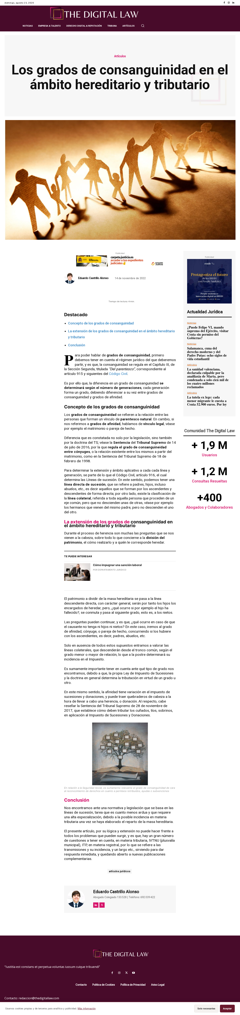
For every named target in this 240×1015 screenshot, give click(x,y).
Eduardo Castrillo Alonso (93, 278)
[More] (142, 293)
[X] (107, 293)
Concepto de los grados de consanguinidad (101, 323)
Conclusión (76, 345)
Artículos (120, 56)
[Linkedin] (233, 3)
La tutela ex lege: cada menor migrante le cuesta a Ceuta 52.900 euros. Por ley (207, 401)
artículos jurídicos (119, 871)
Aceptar (227, 1008)
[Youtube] (133, 973)
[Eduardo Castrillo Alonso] (70, 278)
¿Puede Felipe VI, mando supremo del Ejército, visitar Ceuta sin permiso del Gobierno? (208, 332)
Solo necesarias (206, 1008)
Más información (87, 1008)
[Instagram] (228, 3)
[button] (142, 25)
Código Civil (118, 374)
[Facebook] (224, 3)
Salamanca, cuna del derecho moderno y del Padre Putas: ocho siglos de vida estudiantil (207, 353)
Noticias (191, 323)
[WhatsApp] (124, 293)
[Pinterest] (115, 293)
